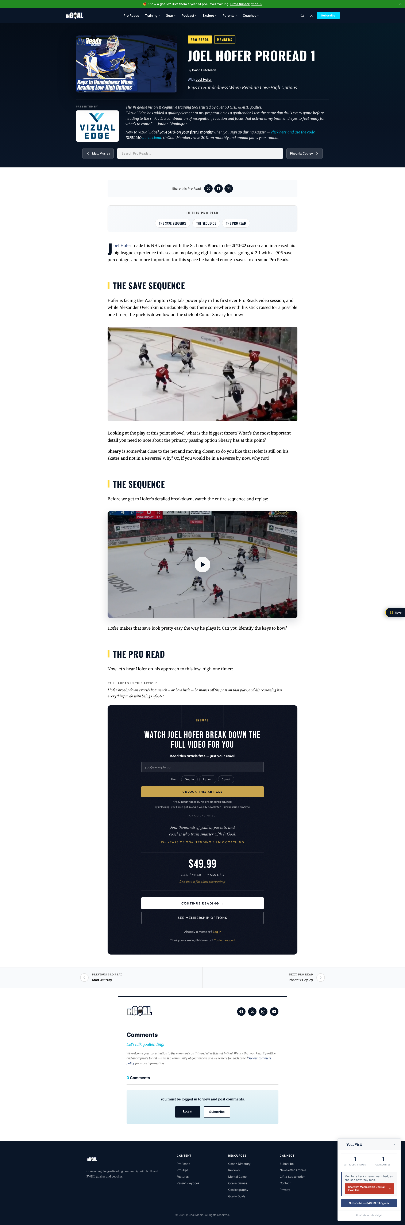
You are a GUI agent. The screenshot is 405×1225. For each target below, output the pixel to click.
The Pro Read (236, 223)
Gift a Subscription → (246, 4)
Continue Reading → (202, 903)
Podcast (189, 16)
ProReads (183, 1163)
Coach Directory (239, 1163)
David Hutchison (204, 70)
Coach (226, 779)
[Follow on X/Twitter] (252, 1011)
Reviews (234, 1170)
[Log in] (312, 15)
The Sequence (206, 223)
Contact (285, 1183)
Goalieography (238, 1189)
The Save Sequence (172, 223)
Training (152, 16)
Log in (217, 932)
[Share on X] (208, 188)
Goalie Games (237, 1183)
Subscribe (328, 15)
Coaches (251, 16)
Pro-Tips (182, 1170)
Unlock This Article (202, 792)
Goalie (189, 779)
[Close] (394, 1144)
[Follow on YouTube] (274, 1011)
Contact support (224, 940)
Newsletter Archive (293, 1170)
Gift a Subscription (292, 1176)
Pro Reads (131, 16)
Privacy (285, 1189)
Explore (209, 16)
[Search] (302, 15)
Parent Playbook (188, 1183)
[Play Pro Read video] (202, 564)
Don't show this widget (369, 1215)
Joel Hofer (204, 79)
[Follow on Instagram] (263, 1011)
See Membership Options (202, 918)
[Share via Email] (228, 188)
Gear (171, 16)
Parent (208, 779)
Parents (230, 16)
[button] (395, 612)
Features (183, 1176)
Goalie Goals (236, 1196)
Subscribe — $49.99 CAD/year (369, 1203)
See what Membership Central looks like (366, 1188)
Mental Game (237, 1176)
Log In (187, 1111)
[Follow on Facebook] (241, 1011)
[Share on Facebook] (218, 188)
